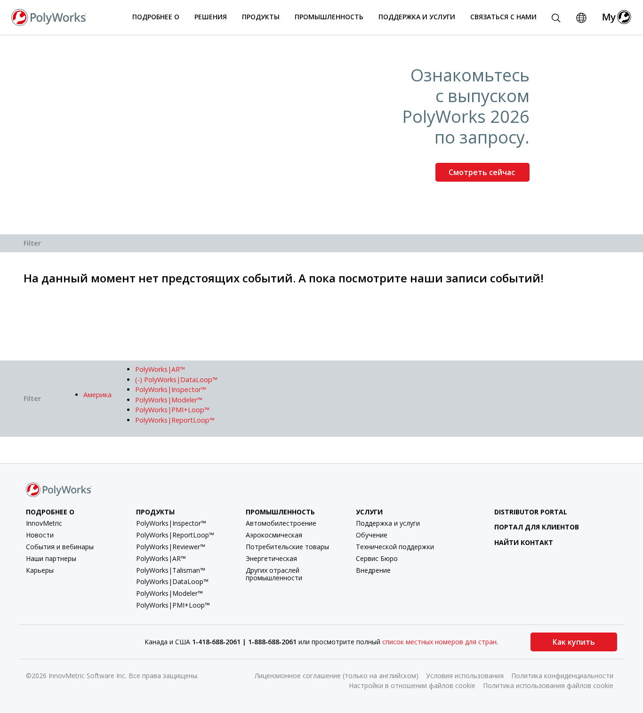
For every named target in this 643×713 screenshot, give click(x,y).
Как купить (574, 642)
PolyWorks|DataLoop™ (172, 581)
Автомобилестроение (281, 523)
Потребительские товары (287, 546)
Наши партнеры (51, 558)
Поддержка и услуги (388, 523)
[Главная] (49, 16)
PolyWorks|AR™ (161, 558)
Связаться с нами (503, 16)
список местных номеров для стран (439, 641)
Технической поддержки (395, 546)
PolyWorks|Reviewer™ (170, 546)
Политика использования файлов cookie (548, 685)
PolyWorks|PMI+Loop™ (173, 605)
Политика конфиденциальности (562, 675)
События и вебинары (60, 546)
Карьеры (40, 570)
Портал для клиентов (536, 526)
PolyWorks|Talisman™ (170, 570)
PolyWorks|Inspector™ (171, 523)
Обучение (371, 534)
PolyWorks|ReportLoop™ (175, 534)
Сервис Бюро (377, 558)
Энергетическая (271, 558)
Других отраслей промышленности (274, 574)
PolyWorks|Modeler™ (169, 593)
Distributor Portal (530, 511)
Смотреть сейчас (483, 172)
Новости (40, 534)
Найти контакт (523, 542)
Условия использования (465, 675)
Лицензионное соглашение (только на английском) (336, 675)
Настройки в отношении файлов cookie (412, 685)
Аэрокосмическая (274, 534)
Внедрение (373, 570)
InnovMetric (44, 523)
